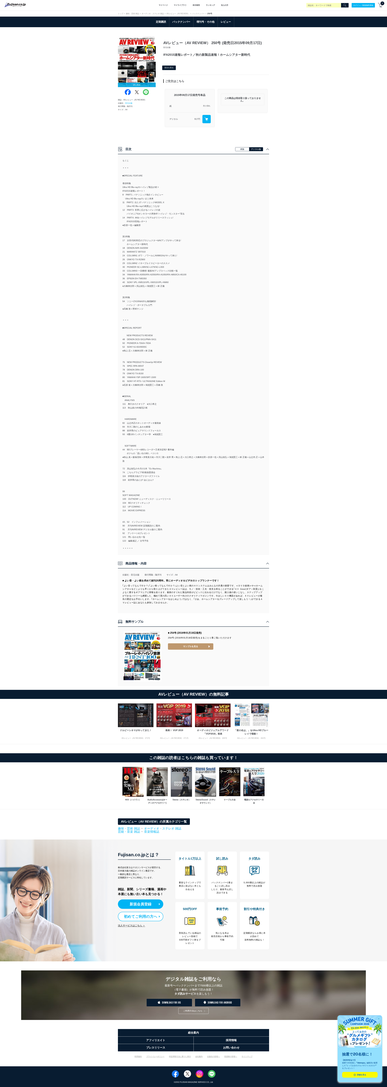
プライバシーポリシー (155, 1056)
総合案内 (193, 1032)
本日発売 (196, 5)
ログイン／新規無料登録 (363, 5)
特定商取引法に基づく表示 (180, 1056)
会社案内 (199, 1056)
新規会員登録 (140, 904)
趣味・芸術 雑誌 (132, 14)
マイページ (163, 5)
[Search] (345, 5)
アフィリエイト (155, 1040)
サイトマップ (247, 1056)
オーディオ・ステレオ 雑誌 (153, 14)
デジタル (173, 119)
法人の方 (224, 5)
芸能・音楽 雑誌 (129, 831)
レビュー (226, 21)
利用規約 (138, 1056)
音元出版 (128, 103)
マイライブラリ (180, 5)
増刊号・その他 (206, 21)
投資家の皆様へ (230, 1056)
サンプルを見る (190, 646)
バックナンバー (198, 14)
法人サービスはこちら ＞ (131, 925)
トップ (120, 14)
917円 (197, 119)
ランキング (210, 5)
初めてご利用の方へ (140, 916)
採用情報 (231, 1040)
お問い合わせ (231, 1047)
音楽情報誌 (151, 831)
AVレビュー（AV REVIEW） (177, 14)
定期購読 (161, 21)
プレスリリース (155, 1047)
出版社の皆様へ (213, 1056)
